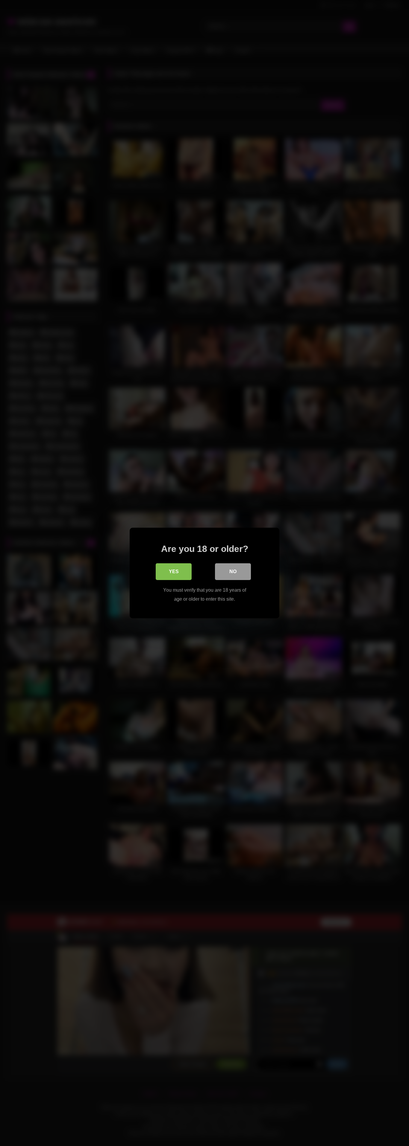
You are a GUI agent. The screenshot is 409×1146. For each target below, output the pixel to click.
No (233, 571)
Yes (174, 571)
